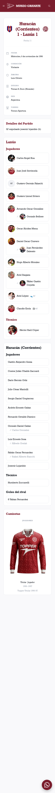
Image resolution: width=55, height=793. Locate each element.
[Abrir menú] (3, 6)
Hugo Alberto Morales (28, 262)
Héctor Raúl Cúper (29, 330)
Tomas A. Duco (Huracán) (22, 89)
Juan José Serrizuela (27, 170)
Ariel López (23, 295)
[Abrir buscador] (49, 6)
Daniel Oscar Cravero (28, 241)
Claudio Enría (24, 308)
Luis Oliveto (16, 78)
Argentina (15, 100)
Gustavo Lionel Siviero (28, 196)
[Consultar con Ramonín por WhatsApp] (47, 785)
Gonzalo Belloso (35, 216)
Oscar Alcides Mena (27, 228)
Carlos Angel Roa (26, 158)
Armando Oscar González (30, 208)
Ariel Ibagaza (23, 274)
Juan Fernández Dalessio (35, 249)
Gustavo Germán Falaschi (30, 183)
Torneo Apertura (18, 111)
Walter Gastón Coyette (34, 283)
